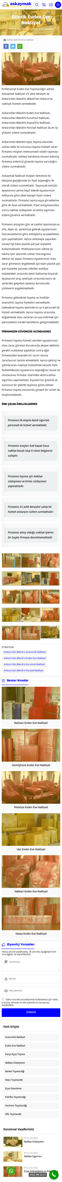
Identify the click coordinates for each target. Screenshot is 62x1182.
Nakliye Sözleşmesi (34, 1142)
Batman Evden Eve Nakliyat (31, 723)
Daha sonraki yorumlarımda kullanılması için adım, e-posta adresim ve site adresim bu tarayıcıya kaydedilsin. (30, 1002)
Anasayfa (14, 29)
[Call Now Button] (54, 1174)
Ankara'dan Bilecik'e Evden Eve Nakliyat (25, 658)
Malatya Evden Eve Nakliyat (31, 807)
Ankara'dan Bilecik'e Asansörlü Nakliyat (25, 652)
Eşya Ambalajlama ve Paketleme (41, 1171)
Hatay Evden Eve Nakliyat (31, 934)
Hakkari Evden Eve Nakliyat (31, 891)
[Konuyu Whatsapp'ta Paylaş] (19, 46)
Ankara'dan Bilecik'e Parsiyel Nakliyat (23, 670)
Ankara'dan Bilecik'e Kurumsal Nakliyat (24, 664)
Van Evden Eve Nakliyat (31, 849)
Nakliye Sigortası (33, 1156)
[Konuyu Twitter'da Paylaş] (13, 46)
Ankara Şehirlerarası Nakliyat (37, 29)
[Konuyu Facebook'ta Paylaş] (6, 46)
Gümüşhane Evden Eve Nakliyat (31, 765)
